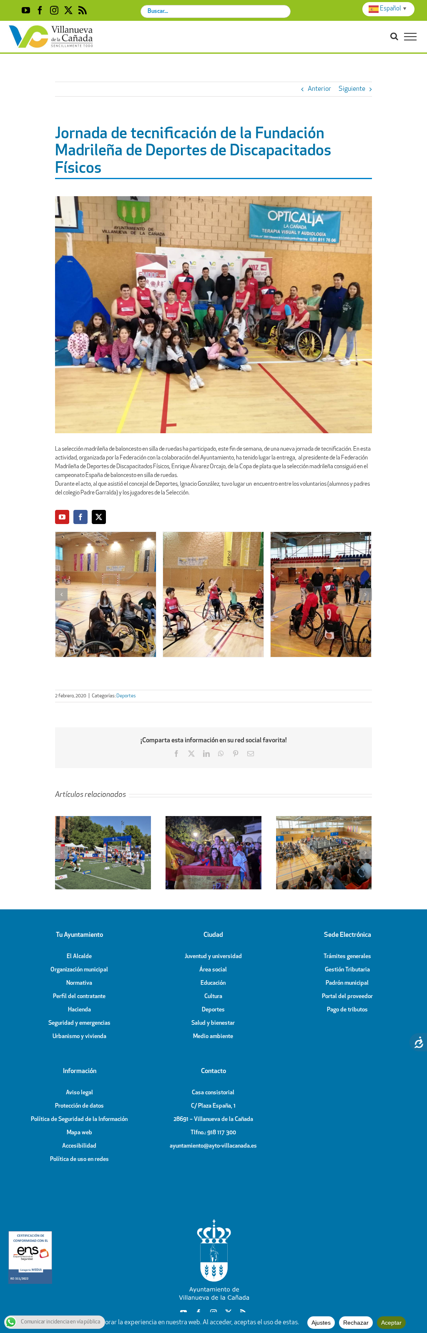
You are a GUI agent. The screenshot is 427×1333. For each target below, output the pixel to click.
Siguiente (352, 89)
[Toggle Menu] (410, 36)
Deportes (126, 696)
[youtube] (62, 517)
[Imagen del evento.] (105, 594)
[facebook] (80, 517)
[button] (61, 594)
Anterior (319, 89)
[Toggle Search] (394, 36)
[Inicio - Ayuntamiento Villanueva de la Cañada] (213, 1221)
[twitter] (99, 517)
